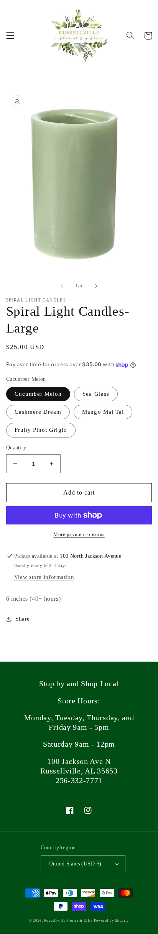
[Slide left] (61, 285)
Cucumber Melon (38, 394)
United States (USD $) (75, 864)
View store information (44, 577)
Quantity (16, 448)
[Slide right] (96, 285)
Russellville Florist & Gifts (68, 921)
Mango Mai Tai (103, 412)
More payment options (79, 534)
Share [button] (22, 619)
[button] (10, 35)
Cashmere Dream (38, 412)
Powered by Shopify (111, 921)
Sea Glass (95, 394)
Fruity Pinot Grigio (41, 430)
